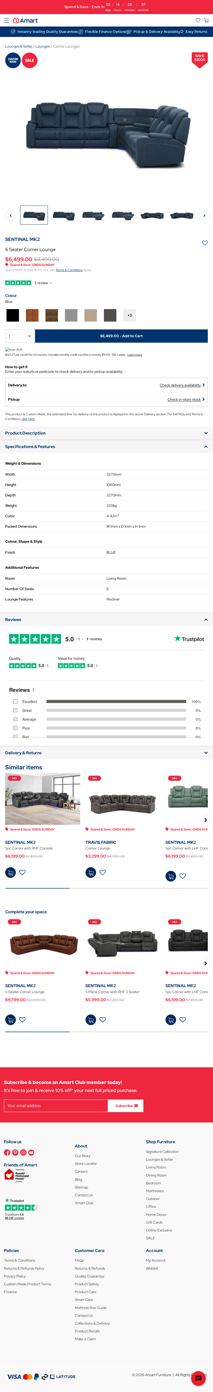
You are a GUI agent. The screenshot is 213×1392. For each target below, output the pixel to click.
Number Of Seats (19, 588)
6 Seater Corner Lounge (24, 991)
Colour (11, 295)
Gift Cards (154, 1222)
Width (10, 474)
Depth (10, 495)
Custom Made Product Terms (27, 1284)
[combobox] (20, 336)
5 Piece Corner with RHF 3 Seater (112, 991)
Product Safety (87, 1284)
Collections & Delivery (92, 1323)
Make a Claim (85, 1339)
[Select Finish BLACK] (12, 315)
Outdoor (153, 1198)
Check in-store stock (184, 399)
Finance (10, 1291)
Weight (11, 505)
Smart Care (84, 1299)
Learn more (134, 354)
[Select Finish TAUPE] (90, 315)
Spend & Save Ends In (106, 7)
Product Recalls (87, 1331)
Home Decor (156, 1214)
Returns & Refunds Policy (24, 1268)
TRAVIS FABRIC (100, 842)
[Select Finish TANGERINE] (32, 315)
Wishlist (152, 1268)
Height (10, 484)
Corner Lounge (97, 848)
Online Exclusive (159, 1230)
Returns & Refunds (90, 1268)
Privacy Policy (15, 1276)
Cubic (10, 516)
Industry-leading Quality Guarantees (48, 31)
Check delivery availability (180, 385)
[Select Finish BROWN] (51, 315)
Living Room (156, 1167)
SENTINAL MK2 (20, 842)
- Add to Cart (121, 336)
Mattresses (155, 1191)
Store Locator (86, 1163)
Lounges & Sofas (159, 1159)
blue (8, 301)
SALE (150, 1238)
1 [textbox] (9, 336)
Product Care (85, 1291)
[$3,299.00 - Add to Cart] (91, 872)
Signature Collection (162, 1151)
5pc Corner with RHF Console (29, 848)
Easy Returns (196, 31)
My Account (155, 1260)
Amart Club (84, 1203)
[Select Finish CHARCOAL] (110, 315)
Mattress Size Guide (91, 1307)
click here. (28, 419)
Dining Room (156, 1175)
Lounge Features (19, 599)
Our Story (82, 1155)
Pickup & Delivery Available (156, 31)
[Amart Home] (25, 20)
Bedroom (153, 1183)
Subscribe (124, 1105)
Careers (81, 1171)
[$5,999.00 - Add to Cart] (91, 1019)
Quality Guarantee (89, 1276)
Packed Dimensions (21, 526)
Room (10, 578)
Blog (78, 1179)
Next (204, 215)
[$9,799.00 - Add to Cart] (10, 1019)
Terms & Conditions (69, 270)
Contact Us (84, 1195)
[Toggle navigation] (6, 20)
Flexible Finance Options (105, 31)
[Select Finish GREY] (71, 315)
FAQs (79, 1260)
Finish (10, 552)
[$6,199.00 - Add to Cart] (10, 872)
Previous (10, 215)
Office (151, 1206)
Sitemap (81, 1187)
